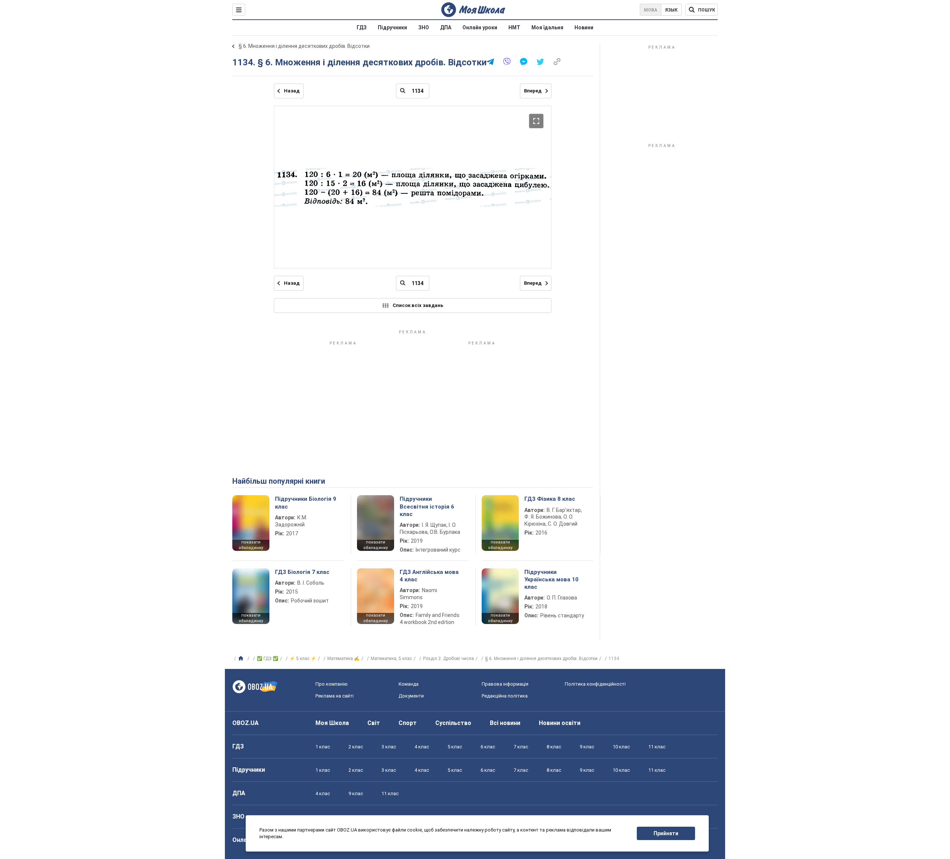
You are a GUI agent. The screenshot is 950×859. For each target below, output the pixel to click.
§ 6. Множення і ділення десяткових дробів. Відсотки (304, 46)
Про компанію (331, 684)
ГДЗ (362, 27)
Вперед (532, 91)
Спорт (408, 722)
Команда (409, 684)
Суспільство (453, 722)
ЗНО (423, 27)
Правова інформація (505, 684)
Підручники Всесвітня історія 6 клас (427, 506)
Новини (583, 27)
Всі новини (505, 722)
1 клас (322, 746)
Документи (411, 696)
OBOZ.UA (245, 722)
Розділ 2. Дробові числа (448, 658)
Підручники (392, 27)
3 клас (388, 746)
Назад (291, 91)
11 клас (656, 746)
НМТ (514, 27)
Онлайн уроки (479, 27)
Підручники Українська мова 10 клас (551, 580)
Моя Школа (332, 722)
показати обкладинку (251, 545)
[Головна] (242, 659)
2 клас (355, 746)
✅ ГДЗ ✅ (267, 658)
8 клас (554, 746)
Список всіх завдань (418, 305)
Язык (671, 10)
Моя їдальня (547, 27)
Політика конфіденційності (595, 684)
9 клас (587, 746)
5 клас (455, 746)
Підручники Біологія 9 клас (305, 503)
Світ (373, 722)
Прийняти (665, 833)
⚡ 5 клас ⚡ (302, 658)
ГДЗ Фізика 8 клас (549, 499)
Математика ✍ (343, 658)
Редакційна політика (505, 696)
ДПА (445, 27)
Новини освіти (559, 722)
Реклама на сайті (334, 696)
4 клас (422, 746)
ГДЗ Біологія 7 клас (302, 572)
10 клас (621, 746)
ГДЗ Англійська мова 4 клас (429, 576)
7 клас (521, 746)
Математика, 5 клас (391, 658)
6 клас (488, 746)
